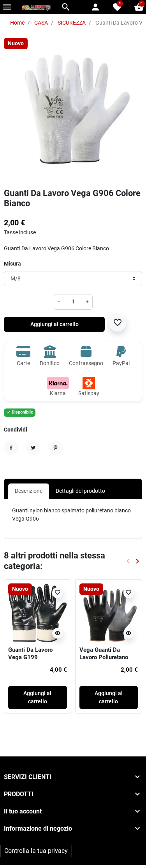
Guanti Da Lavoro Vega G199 (30, 653)
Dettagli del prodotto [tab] (80, 491)
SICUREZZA (72, 23)
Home (17, 23)
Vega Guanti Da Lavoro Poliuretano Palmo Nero (103, 657)
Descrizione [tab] (28, 491)
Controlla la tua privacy (36, 850)
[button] (66, 7)
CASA (41, 23)
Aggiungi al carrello (54, 324)
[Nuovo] (37, 612)
